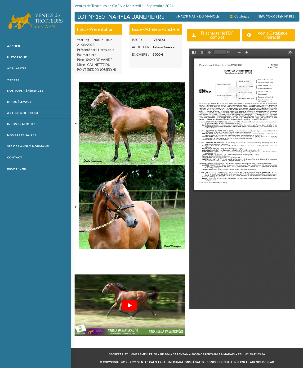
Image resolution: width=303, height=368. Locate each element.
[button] (213, 35)
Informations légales (186, 362)
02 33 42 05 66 (255, 354)
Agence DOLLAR (262, 362)
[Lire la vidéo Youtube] (130, 305)
